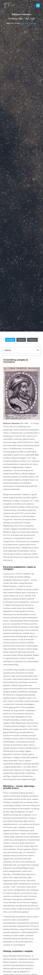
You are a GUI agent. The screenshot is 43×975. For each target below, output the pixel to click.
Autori (17, 23)
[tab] (10, 340)
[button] (38, 6)
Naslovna (9, 23)
